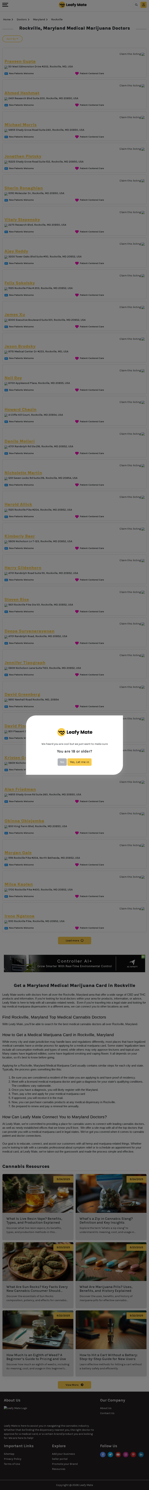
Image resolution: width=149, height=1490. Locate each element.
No (62, 762)
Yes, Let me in (79, 762)
